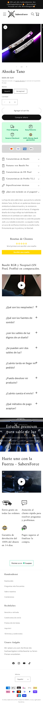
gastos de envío (20, 81)
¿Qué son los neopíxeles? (20, 307)
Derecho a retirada (11, 612)
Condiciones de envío (12, 618)
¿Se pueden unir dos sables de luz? (17, 350)
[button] (4, 14)
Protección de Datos (12, 623)
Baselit (7, 91)
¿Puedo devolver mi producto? (17, 380)
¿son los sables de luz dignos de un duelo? (18, 335)
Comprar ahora (21, 117)
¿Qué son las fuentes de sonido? (19, 320)
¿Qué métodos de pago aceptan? (19, 406)
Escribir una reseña (21, 252)
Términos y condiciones (13, 634)
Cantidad (5, 97)
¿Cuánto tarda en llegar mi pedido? (21, 365)
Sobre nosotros (10, 591)
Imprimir (7, 628)
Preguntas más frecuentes (14, 586)
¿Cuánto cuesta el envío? (20, 393)
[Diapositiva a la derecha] (26, 66)
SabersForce (11, 700)
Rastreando (8, 581)
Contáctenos (9, 597)
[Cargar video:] (21, 285)
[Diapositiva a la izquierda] (16, 66)
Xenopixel (20, 91)
